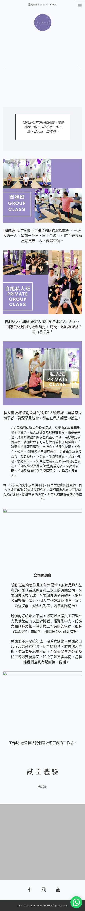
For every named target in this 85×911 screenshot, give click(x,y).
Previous (5, 68)
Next (79, 68)
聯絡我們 (42, 786)
